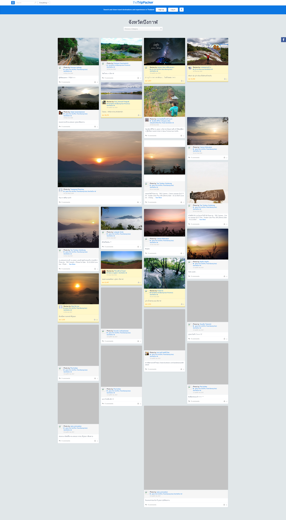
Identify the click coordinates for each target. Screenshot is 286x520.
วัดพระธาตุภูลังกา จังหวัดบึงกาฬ (117, 273)
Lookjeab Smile (118, 232)
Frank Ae (160, 291)
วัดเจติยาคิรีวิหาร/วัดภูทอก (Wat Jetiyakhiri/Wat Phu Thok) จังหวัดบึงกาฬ (162, 122)
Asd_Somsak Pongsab (121, 101)
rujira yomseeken (162, 428)
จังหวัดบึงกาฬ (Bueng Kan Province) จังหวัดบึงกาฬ (118, 66)
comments (66, 82)
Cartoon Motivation (206, 147)
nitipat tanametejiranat (77, 112)
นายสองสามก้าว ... (207, 67)
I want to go (80, 55)
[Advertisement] (207, 99)
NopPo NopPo (204, 262)
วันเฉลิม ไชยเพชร (205, 310)
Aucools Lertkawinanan (121, 317)
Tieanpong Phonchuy (77, 189)
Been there (79, 48)
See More (159, 197)
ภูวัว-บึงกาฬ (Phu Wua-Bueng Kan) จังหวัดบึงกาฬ (161, 70)
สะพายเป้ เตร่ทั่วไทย (163, 339)
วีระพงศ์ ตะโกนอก (120, 271)
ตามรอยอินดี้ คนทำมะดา (164, 119)
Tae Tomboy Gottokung (164, 183)
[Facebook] (283, 39)
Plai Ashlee (74, 354)
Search (35, 3)
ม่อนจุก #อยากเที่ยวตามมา (165, 67)
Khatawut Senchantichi (121, 63)
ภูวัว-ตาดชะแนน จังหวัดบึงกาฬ (203, 69)
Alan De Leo (75, 306)
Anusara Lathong (75, 67)
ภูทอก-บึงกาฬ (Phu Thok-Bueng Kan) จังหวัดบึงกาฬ (75, 70)
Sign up (161, 10)
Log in (173, 10)
